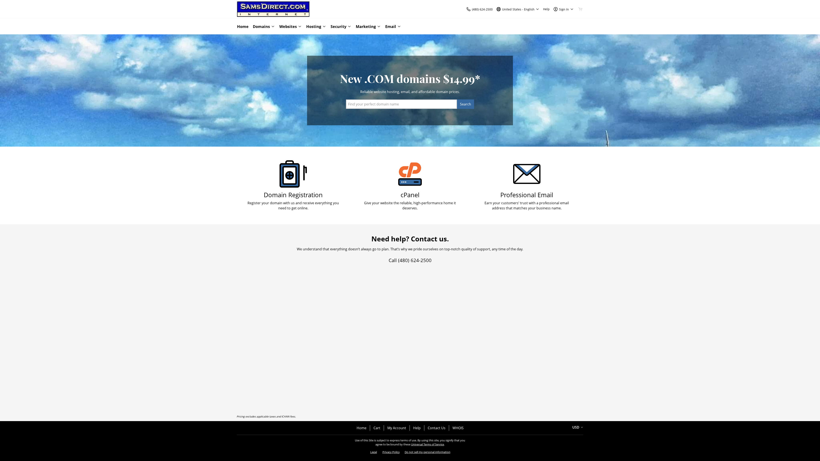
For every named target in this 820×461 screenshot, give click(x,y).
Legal (373, 452)
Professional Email (526, 195)
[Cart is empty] (580, 9)
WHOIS (458, 428)
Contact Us (436, 428)
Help (417, 428)
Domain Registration (293, 195)
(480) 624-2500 (415, 260)
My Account (396, 428)
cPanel (410, 195)
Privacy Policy (391, 452)
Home (361, 428)
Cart (376, 428)
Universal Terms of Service (427, 444)
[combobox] (401, 104)
